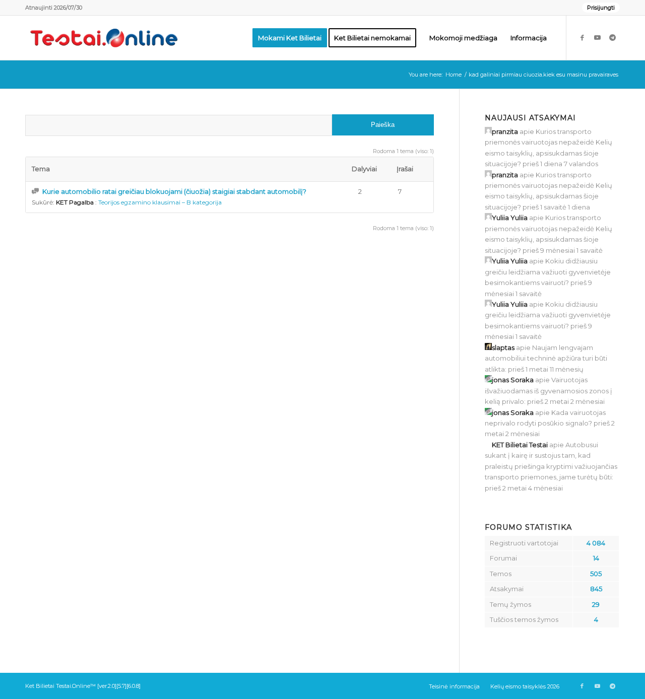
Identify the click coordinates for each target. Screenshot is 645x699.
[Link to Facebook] (582, 37)
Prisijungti (601, 7)
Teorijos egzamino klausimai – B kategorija (160, 202)
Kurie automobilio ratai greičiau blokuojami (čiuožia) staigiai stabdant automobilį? (174, 191)
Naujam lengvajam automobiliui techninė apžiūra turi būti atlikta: (546, 358)
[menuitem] (598, 7)
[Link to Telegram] (612, 37)
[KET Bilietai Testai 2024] (103, 38)
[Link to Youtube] (597, 37)
